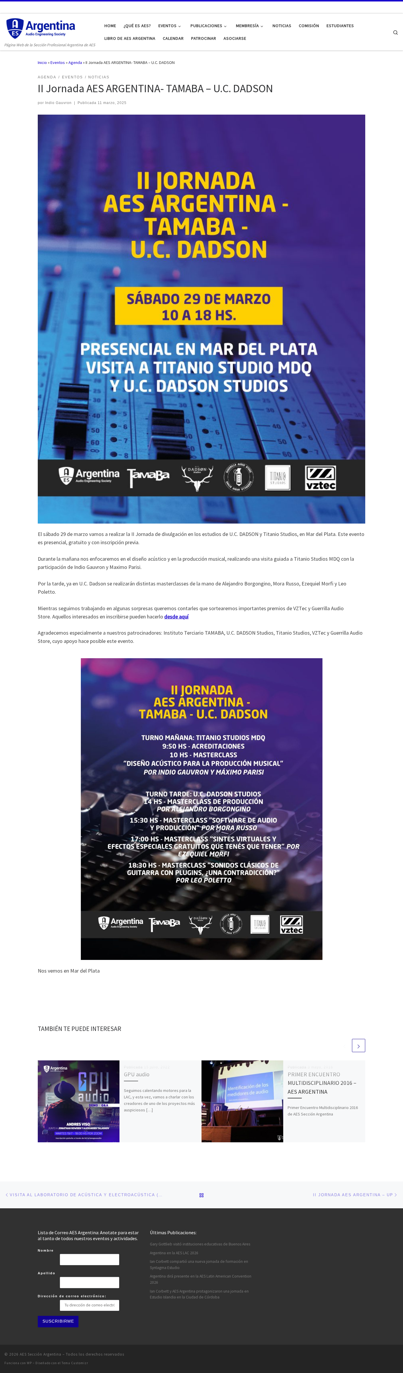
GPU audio (137, 1074)
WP (29, 1363)
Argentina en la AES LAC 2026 (174, 1252)
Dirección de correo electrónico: (72, 1296)
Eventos (57, 62)
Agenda (75, 62)
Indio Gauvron (58, 103)
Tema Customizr (75, 1363)
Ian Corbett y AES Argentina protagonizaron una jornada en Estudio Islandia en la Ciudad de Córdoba (199, 1294)
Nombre (46, 1250)
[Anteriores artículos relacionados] (344, 1045)
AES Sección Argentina (40, 1354)
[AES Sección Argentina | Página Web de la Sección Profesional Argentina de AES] (41, 27)
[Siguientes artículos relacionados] (358, 1045)
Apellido (46, 1273)
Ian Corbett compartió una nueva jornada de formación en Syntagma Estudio (199, 1264)
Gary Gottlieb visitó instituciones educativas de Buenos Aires (200, 1244)
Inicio (42, 62)
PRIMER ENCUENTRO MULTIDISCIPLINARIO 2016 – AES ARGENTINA (322, 1083)
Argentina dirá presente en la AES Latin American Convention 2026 (200, 1279)
